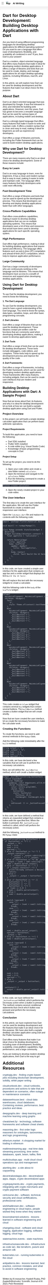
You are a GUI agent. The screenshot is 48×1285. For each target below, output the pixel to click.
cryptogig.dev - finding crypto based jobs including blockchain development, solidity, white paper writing (23, 1078)
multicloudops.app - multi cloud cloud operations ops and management (22, 1161)
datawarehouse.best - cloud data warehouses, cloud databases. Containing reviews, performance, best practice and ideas (23, 1104)
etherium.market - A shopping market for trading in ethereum (24, 1142)
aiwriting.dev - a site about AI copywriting (18, 1169)
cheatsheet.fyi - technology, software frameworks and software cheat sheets (23, 1123)
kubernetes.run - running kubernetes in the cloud (23, 1256)
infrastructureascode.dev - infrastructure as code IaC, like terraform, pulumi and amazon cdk (24, 1247)
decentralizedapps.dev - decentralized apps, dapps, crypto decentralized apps (23, 1177)
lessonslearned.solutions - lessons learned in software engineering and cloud (22, 1220)
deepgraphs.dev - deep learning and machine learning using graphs (22, 1115)
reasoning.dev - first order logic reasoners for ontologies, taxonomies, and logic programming (23, 1132)
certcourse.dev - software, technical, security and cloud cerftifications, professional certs (22, 1198)
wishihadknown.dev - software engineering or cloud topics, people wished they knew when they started (22, 1209)
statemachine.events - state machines (23, 1239)
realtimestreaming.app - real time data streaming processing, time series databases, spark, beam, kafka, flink (23, 1151)
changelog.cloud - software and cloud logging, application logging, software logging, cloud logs (22, 1231)
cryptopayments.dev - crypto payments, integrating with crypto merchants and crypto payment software (24, 1187)
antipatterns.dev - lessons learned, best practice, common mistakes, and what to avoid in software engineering (24, 1266)
